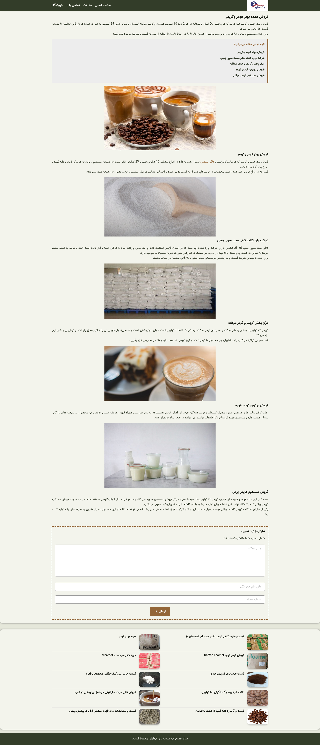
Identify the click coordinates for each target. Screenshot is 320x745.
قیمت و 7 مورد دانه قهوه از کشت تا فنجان (220, 711)
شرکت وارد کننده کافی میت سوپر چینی (242, 58)
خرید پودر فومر (127, 636)
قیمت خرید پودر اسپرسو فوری (227, 674)
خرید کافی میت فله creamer (119, 655)
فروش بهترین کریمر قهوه (250, 69)
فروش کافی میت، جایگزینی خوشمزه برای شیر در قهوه (105, 692)
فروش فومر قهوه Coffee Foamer (224, 655)
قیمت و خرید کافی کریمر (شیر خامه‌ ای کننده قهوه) (215, 636)
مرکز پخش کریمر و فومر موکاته (247, 63)
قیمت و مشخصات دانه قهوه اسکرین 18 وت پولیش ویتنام (102, 711)
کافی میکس (207, 161)
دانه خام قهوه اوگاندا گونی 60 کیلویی (222, 692)
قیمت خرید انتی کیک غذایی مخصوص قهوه (111, 674)
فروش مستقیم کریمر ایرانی (248, 75)
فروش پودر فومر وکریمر (251, 52)
